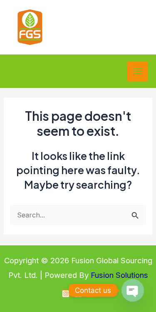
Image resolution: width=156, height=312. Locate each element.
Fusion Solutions (119, 275)
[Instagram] (65, 293)
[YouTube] (90, 293)
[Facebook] (78, 293)
